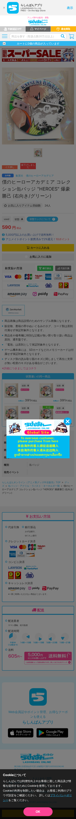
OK (38, 811)
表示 (70, 8)
